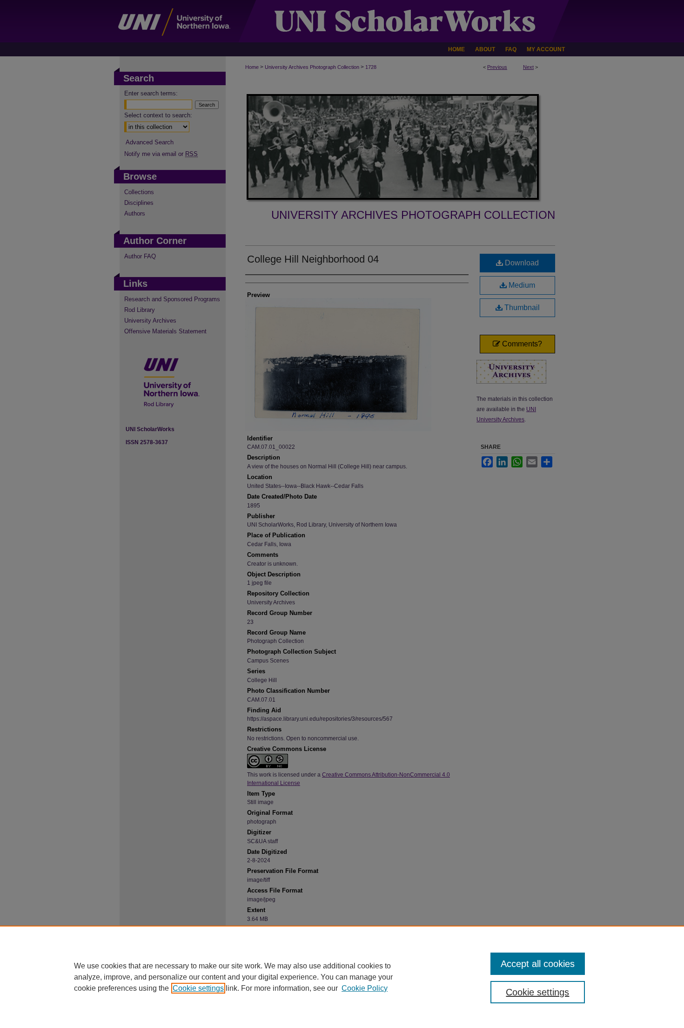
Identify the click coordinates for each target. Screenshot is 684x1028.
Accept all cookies (538, 964)
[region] (342, 977)
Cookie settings (198, 988)
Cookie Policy (365, 988)
